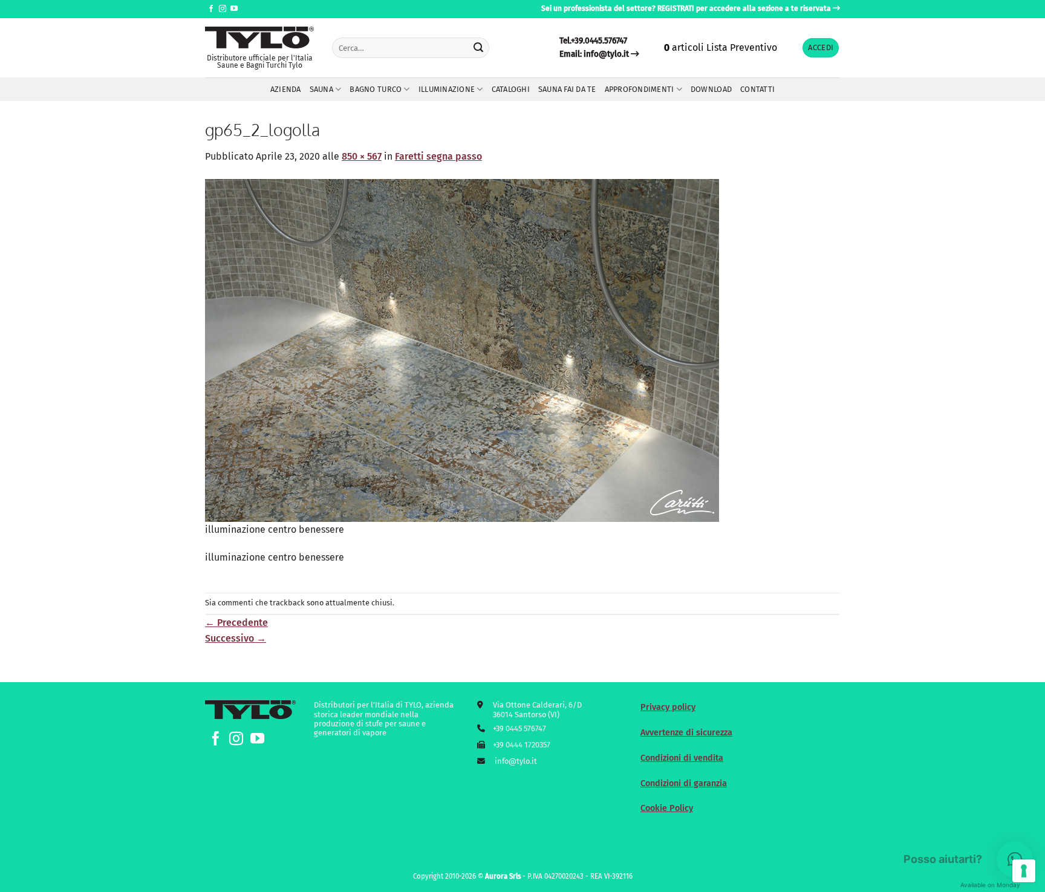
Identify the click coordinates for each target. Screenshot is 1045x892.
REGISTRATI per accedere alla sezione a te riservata (744, 8)
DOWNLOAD (711, 89)
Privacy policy (667, 707)
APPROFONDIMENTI (639, 89)
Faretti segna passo (438, 156)
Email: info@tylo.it (594, 54)
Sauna (321, 89)
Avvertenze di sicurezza (686, 733)
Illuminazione (446, 89)
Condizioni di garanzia (683, 783)
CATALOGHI (511, 89)
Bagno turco (376, 89)
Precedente (236, 622)
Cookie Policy (666, 808)
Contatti (757, 89)
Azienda (285, 89)
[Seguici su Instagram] (222, 9)
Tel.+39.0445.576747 (593, 41)
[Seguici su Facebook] (211, 9)
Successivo (235, 638)
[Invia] (478, 47)
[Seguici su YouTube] (234, 9)
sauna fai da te (567, 89)
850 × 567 (362, 156)
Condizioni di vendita (681, 758)
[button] (820, 48)
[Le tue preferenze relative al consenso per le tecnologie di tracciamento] (1023, 870)
